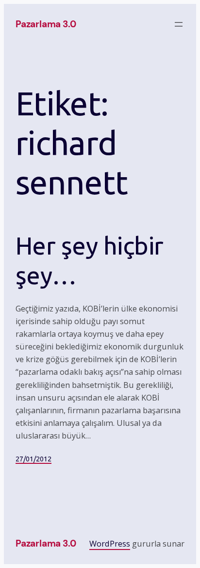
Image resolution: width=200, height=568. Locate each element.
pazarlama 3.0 (46, 24)
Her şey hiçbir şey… (90, 260)
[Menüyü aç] (178, 24)
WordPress (109, 543)
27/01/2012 (33, 459)
